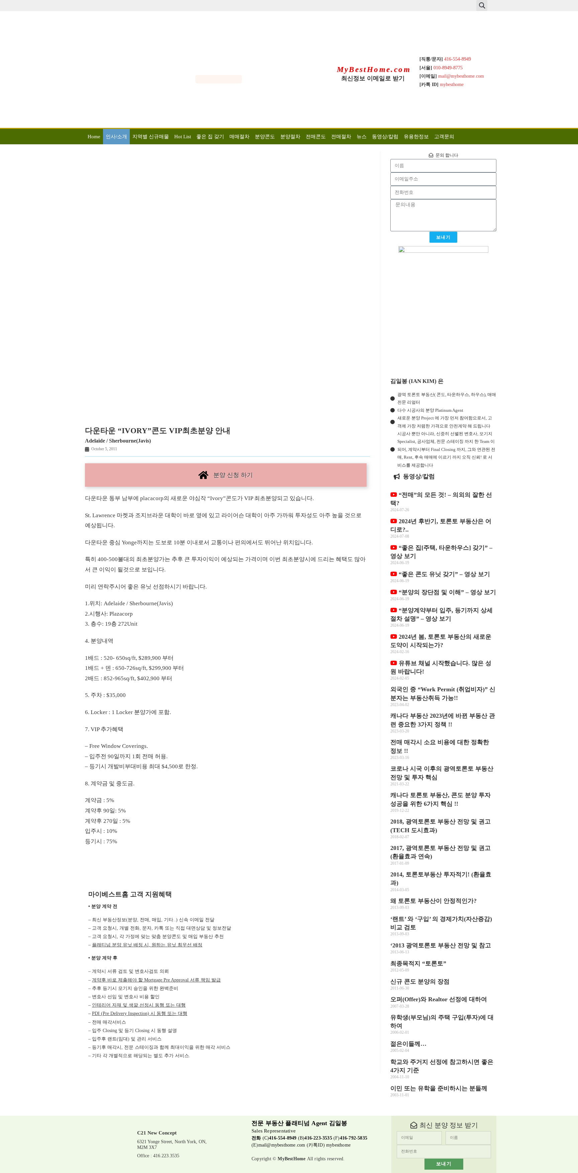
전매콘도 (316, 136)
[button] (481, 5)
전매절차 (341, 136)
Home (94, 136)
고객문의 (444, 136)
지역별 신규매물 (150, 136)
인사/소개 (116, 136)
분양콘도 (265, 136)
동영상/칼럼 (385, 136)
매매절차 (239, 136)
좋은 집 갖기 (210, 136)
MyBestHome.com (374, 69)
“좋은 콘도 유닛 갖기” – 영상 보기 (443, 574)
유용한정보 (416, 136)
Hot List (182, 136)
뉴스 (362, 136)
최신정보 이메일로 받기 (373, 78)
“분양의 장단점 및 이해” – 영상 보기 (446, 592)
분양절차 (290, 136)
